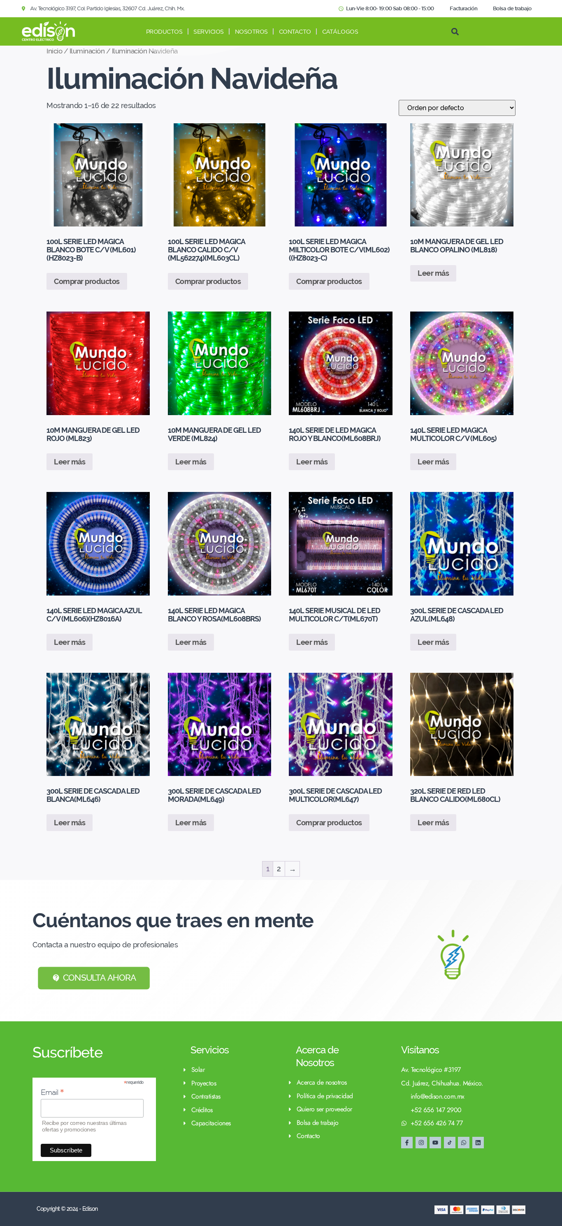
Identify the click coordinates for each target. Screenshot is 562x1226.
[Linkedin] (478, 1142)
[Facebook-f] (407, 1142)
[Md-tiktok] (449, 1142)
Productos (164, 31)
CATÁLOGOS (340, 31)
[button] (455, 31)
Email (52, 1092)
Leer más (433, 273)
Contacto (295, 31)
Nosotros (251, 31)
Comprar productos (87, 281)
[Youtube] (435, 1142)
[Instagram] (421, 1142)
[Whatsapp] (463, 1142)
